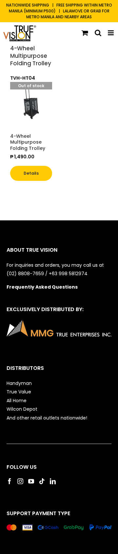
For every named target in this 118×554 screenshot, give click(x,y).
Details (31, 173)
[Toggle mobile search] (98, 32)
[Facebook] (9, 481)
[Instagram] (20, 481)
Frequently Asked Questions (42, 287)
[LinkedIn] (53, 481)
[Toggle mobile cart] (85, 32)
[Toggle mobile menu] (111, 32)
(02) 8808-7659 (25, 273)
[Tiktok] (42, 481)
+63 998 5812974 (69, 273)
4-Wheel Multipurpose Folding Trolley (30, 55)
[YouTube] (31, 481)
